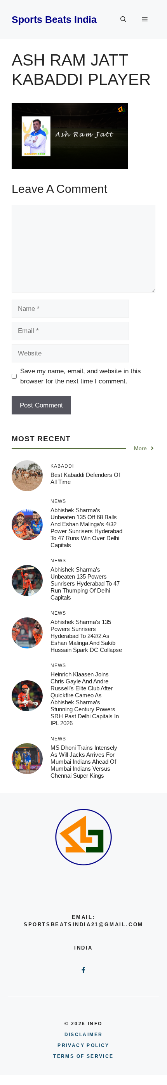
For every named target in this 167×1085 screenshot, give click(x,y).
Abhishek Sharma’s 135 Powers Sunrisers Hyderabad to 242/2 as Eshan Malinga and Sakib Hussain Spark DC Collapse (86, 636)
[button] (123, 19)
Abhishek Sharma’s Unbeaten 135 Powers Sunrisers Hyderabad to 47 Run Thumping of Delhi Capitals (85, 583)
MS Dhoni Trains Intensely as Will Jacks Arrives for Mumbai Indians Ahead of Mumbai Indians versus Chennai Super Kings (83, 761)
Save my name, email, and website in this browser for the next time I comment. (80, 376)
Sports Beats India (54, 19)
